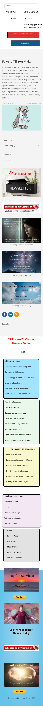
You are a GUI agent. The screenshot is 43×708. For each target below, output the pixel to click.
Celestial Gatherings (12, 512)
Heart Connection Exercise (17, 471)
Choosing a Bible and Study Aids (18, 366)
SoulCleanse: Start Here (13, 496)
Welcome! (11, 11)
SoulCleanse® (31, 11)
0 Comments (9, 104)
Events (14, 18)
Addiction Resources (13, 402)
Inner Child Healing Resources (17, 424)
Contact (29, 18)
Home (9, 530)
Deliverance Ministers (12, 518)
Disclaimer (11, 541)
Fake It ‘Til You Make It (18, 61)
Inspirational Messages (12, 57)
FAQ (16, 501)
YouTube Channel (14, 558)
